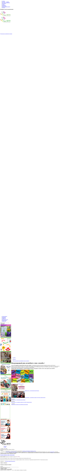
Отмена (5, 468)
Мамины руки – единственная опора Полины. (32, 390)
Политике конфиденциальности (10, 461)
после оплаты (52, 451)
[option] (2, 24)
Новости (5, 446)
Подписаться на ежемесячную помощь (6, 33)
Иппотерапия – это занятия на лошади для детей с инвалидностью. (35, 397)
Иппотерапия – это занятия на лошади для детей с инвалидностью (21, 402)
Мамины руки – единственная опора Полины (18, 399)
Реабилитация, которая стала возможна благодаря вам (19, 404)
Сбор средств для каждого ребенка (11, 451)
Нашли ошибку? (9, 469)
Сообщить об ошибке (3, 469)
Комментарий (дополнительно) (5, 467)
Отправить (2, 468)
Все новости (19, 383)
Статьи (22, 383)
